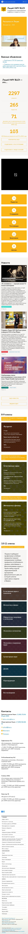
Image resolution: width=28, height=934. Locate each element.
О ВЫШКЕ (4, 817)
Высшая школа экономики (9, 1)
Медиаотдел (14, 403)
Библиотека (4, 900)
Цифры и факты (5, 819)
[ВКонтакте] (2, 811)
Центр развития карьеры (7, 870)
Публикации (4, 913)
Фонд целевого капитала (7, 834)
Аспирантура (4, 866)
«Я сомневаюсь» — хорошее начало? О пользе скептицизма (13, 284)
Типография (4, 907)
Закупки (3, 830)
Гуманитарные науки (10, 657)
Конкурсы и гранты (6, 894)
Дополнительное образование (8, 868)
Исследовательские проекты (8, 883)
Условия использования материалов (12, 929)
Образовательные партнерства (8, 874)
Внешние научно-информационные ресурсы (11, 896)
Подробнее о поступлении (14, 144)
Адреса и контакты (14, 928)
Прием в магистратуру (7, 863)
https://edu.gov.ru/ (6, 920)
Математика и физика (12, 505)
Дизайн (5, 669)
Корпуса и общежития (6, 828)
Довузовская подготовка (7, 855)
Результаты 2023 (14, 139)
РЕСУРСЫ (4, 898)
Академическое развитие (7, 892)
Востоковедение (9, 693)
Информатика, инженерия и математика (12, 618)
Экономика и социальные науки (12, 644)
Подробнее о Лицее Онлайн (14, 149)
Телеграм (6, 734)
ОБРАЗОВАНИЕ (6, 850)
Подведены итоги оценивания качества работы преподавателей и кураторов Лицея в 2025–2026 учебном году (14, 66)
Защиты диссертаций (6, 889)
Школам (14, 250)
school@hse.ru (7, 727)
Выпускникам (14, 238)
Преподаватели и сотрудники (8, 825)
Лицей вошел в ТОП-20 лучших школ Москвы (13, 61)
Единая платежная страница (8, 846)
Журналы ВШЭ (5, 911)
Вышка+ (3, 861)
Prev (2, 48)
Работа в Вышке (5, 848)
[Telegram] (4, 811)
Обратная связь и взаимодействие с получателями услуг (14, 876)
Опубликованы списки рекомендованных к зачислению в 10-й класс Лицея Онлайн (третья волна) (13, 377)
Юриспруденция (9, 681)
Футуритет (8, 426)
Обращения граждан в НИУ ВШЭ (9, 832)
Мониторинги (5, 885)
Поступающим (14, 226)
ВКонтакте (6, 731)
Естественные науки (11, 466)
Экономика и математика (12, 631)
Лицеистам (14, 202)
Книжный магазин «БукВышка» (8, 905)
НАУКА (4, 879)
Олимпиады (4, 857)
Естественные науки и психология (10, 592)
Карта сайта (12, 930)
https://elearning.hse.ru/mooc (8, 923)
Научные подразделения (7, 881)
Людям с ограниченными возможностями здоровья (13, 844)
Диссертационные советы (7, 887)
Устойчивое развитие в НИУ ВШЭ (9, 823)
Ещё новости (14, 398)
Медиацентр (4, 909)
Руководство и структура (7, 821)
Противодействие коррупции (8, 836)
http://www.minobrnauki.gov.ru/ (8, 918)
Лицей (3, 853)
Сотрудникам (14, 214)
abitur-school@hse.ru (9, 719)
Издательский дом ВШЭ (7, 902)
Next (25, 48)
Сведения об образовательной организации (11, 842)
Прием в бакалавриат (6, 859)
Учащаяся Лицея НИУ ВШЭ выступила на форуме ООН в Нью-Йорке (13, 331)
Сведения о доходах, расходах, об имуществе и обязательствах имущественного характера (12, 839)
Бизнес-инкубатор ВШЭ (7, 872)
